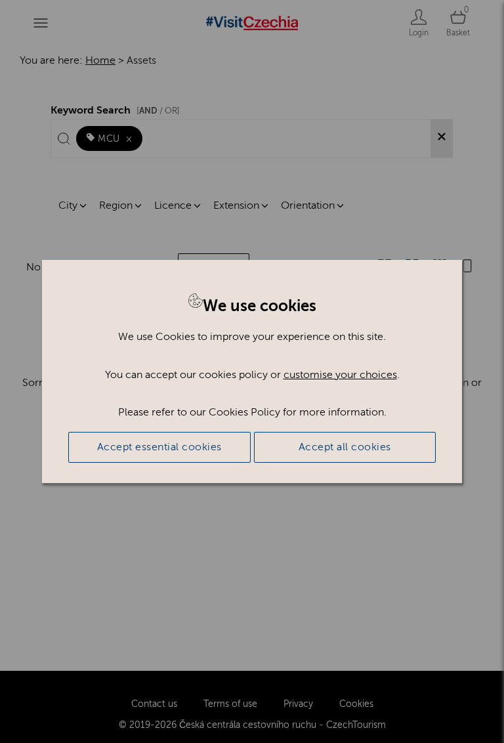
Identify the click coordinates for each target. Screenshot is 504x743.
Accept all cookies (345, 447)
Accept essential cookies (159, 447)
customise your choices (340, 375)
